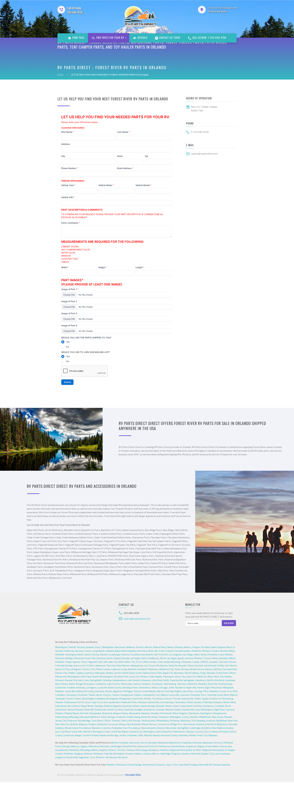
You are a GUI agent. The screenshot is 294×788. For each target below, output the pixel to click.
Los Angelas (175, 654)
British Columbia (119, 742)
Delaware (164, 716)
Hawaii (156, 735)
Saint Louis (83, 680)
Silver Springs (108, 716)
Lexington (91, 687)
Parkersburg (61, 716)
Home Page (78, 37)
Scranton (210, 720)
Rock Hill (89, 709)
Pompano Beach (221, 702)
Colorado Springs (64, 665)
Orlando (213, 698)
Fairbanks (132, 735)
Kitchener (98, 753)
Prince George (62, 746)
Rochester (102, 724)
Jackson (137, 683)
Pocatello (212, 654)
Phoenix (198, 658)
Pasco (98, 647)
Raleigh (138, 709)
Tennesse (182, 683)
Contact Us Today (169, 37)
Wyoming (175, 661)
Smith (166, 680)
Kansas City (61, 672)
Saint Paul (86, 676)
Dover (186, 716)
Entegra (194, 764)
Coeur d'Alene (225, 654)
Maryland (84, 716)
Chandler (59, 661)
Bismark (211, 672)
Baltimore (95, 716)
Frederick (121, 716)
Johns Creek (179, 705)
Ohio (234, 691)
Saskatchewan (178, 746)
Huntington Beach (74, 654)
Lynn (57, 731)
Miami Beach (87, 705)
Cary (197, 709)
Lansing (198, 691)
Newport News (120, 713)
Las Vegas (135, 658)
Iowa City (191, 676)
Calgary (83, 746)
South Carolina (193, 705)
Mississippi (126, 683)
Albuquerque (136, 665)
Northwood (148, 764)
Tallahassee (70, 702)
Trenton (116, 720)
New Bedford (218, 728)
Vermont (87, 731)
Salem (214, 647)
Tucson (207, 658)
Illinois (154, 687)
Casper (195, 661)
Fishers (77, 698)
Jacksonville (187, 698)
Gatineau (225, 753)
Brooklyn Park (121, 676)
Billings (69, 658)
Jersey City (60, 720)
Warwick (95, 728)
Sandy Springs (148, 705)
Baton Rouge (76, 683)
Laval (217, 753)
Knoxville (213, 683)
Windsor (88, 753)
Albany (122, 724)
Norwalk (232, 724)
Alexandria (134, 713)
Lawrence (89, 672)
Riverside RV (205, 764)
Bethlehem (221, 720)
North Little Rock (215, 680)
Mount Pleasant (75, 709)
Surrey (144, 742)
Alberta (75, 746)
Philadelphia (162, 720)
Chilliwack (227, 742)
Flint (205, 691)
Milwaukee (228, 687)
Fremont (169, 650)
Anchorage (112, 735)
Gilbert (232, 658)
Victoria (217, 742)
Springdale (188, 680)
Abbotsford (174, 742)
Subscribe (229, 623)
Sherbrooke (72, 757)
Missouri (59, 680)
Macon (168, 705)
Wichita (217, 669)
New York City (62, 724)
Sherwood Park (145, 746)
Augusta (117, 705)
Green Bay (70, 691)
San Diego (188, 654)
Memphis (202, 683)
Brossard (122, 757)
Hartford (211, 724)
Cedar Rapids (155, 676)
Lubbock (115, 669)
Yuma (83, 661)
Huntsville (137, 698)
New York (232, 720)
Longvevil (60, 757)
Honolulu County (169, 735)
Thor (175, 764)
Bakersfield (120, 650)
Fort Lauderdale (112, 702)
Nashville (192, 683)
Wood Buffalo (129, 746)
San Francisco (161, 654)
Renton (148, 647)
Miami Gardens (194, 702)
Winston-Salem (173, 709)
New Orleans (61, 683)
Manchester (179, 731)
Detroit (137, 691)
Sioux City (180, 676)
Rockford (180, 687)
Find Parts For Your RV (109, 37)
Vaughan (78, 753)
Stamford (200, 724)
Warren (160, 691)
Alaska (103, 735)
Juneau (122, 735)
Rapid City (168, 672)
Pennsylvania (148, 720)
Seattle (72, 647)
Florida (176, 698)
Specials (142, 37)
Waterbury (222, 724)
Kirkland (178, 647)
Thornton (111, 665)
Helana (117, 658)
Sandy (167, 661)
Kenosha (99, 691)
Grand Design (135, 764)
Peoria (200, 687)
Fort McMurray (162, 746)
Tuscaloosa (158, 698)
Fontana (206, 650)
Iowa (131, 676)
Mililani (192, 735)
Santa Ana (142, 650)
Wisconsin (216, 687)
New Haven (189, 724)
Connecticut (163, 724)
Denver (232, 661)
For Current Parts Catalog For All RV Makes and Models (222, 9)
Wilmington (207, 709)
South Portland (91, 735)
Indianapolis (148, 694)
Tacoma (81, 647)
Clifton (107, 720)
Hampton (145, 713)
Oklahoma (152, 669)
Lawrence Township (190, 694)
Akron (99, 694)
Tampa (205, 698)
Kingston (176, 753)
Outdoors (160, 764)
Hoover (168, 698)
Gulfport (146, 683)
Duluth (95, 676)
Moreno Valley (227, 650)
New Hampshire (164, 731)
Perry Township (209, 694)
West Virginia (180, 713)
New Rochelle (134, 724)
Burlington (98, 731)
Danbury (59, 728)
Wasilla (148, 735)
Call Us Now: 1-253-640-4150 (209, 37)
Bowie (154, 716)
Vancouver (119, 647)
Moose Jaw (226, 746)
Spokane (89, 647)
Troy (229, 691)
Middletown (205, 716)
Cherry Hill (126, 720)
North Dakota (192, 672)
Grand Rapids (149, 691)
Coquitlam (186, 742)
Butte (110, 658)
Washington (61, 647)
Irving (124, 669)
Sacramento (147, 654)
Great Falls (90, 658)
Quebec (186, 753)
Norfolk (84, 713)
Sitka (140, 735)
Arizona (189, 658)
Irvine (161, 650)
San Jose (79, 650)
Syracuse (113, 724)
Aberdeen (179, 672)
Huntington (206, 713)
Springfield (95, 680)
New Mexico (123, 665)
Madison (59, 691)
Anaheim (131, 650)
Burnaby (152, 742)
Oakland (109, 650)
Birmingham (112, 698)
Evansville (174, 694)
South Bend (223, 694)
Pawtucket (116, 728)
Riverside (153, 650)
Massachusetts (148, 728)
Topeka (79, 672)
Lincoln (117, 672)
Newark (194, 716)
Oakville (108, 753)
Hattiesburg (170, 683)
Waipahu (212, 735)
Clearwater (180, 702)
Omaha (109, 672)
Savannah (127, 705)
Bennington (149, 731)
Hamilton (164, 750)
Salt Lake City (110, 661)
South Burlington (120, 731)
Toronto (121, 750)
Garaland (142, 669)
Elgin (207, 687)
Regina (201, 746)
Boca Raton (74, 705)
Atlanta (108, 705)
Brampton (154, 750)
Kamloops (207, 742)
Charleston (208, 705)
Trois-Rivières (97, 757)
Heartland (184, 764)
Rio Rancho (162, 665)
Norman (185, 669)
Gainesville (153, 702)
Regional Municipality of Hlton (185, 750)
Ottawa (130, 750)
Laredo (106, 669)
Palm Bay (207, 702)
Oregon (196, 647)
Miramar (142, 702)
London (59, 753)
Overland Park (229, 669)
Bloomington (106, 676)
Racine (108, 691)
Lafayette (101, 683)
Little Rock (156, 680)
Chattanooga (225, 683)
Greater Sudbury (133, 753)
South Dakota (143, 672)
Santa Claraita (92, 654)
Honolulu (183, 735)
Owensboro (145, 687)
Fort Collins (88, 665)
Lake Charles (113, 683)
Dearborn (214, 691)
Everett (140, 647)
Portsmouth (166, 713)
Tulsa (177, 669)
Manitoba (74, 750)
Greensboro (149, 709)
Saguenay (84, 757)
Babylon (83, 724)
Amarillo (132, 669)
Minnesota (60, 676)
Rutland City (136, 731)
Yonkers (92, 724)
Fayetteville (176, 680)
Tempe (68, 661)
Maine (214, 731)
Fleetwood (121, 764)
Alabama (100, 698)
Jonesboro (200, 680)
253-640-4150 (131, 613)
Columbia (106, 680)
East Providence (131, 728)
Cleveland (71, 694)
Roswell (182, 665)
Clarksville (60, 687)
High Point (219, 709)
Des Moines (141, 676)
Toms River (97, 720)
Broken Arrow (197, 669)
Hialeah (59, 702)
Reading (201, 720)
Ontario (112, 750)
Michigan (128, 691)
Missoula (78, 658)
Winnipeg (85, 750)
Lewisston (68, 735)
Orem (160, 661)
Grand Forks (222, 672)
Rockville (146, 716)
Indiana (137, 694)
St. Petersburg (226, 698)
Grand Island (128, 672)
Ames (210, 676)
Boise (204, 654)
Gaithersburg (133, 716)
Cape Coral (97, 702)
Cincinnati (82, 694)
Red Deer (104, 746)
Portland (205, 647)
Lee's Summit (133, 680)
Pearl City (202, 735)
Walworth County (85, 691)
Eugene (221, 647)
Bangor (78, 735)
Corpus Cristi (88, 669)
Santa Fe (173, 665)
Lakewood (100, 665)
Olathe (71, 672)
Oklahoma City (166, 669)
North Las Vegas (168, 658)
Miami (197, 698)
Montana (59, 658)
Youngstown (126, 694)
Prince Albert (212, 746)
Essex (108, 731)
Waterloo (202, 676)
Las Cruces (149, 665)
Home (60, 74)
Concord (230, 709)
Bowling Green (130, 687)
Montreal (195, 753)
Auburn (187, 647)
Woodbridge (84, 720)
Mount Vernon (148, 724)
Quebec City (207, 753)
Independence (119, 680)
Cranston (106, 728)
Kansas (208, 669)
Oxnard (215, 650)
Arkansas (146, 680)
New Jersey (217, 716)
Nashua (190, 731)
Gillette (204, 661)
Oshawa (147, 753)
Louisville (102, 687)
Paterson (72, 720)
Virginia (59, 713)
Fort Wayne (162, 694)
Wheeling (74, 716)
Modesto (196, 650)
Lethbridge (115, 746)
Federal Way (159, 647)
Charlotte (128, 709)
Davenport (168, 676)
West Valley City (126, 661)
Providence (84, 728)
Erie (194, 720)
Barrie (155, 753)
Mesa (214, 658)
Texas (190, 665)
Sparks (181, 658)
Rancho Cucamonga (110, 654)
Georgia (99, 705)
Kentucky (80, 687)
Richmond (107, 713)
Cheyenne (186, 661)
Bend (229, 647)
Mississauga (141, 750)
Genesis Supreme (221, 764)
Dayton (107, 694)
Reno (144, 658)
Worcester (171, 728)
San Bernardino (183, 650)
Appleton (117, 691)
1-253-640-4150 (200, 131)
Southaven (157, 683)
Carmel (69, 698)
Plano (99, 669)
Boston (161, 728)
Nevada (125, 658)
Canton (115, 694)
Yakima (169, 647)
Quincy (229, 728)
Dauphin (102, 750)
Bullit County (115, 687)
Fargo (203, 672)
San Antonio (210, 665)
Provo (139, 661)
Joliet (171, 687)
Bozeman (101, 658)
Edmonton (93, 746)
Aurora (77, 665)
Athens (136, 705)
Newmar (110, 764)
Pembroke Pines (129, 702)
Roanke (155, 713)
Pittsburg (174, 720)
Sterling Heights (173, 691)
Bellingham (107, 647)
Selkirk (94, 750)
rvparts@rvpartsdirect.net (204, 153)
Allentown (185, 720)
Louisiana (230, 680)
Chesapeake (95, 713)
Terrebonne (111, 757)
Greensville (100, 709)
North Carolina (115, 709)
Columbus (60, 694)
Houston (198, 665)
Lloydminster (61, 750)
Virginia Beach (71, 713)
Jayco (169, 764)
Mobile (147, 698)
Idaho (197, 654)
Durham (160, 709)
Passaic (137, 720)
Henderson (153, 658)
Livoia (223, 691)
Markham (68, 753)
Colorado (223, 661)
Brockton (206, 728)
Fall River (65, 731)
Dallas (220, 665)
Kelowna (196, 742)
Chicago (163, 687)
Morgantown (219, 713)
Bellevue (130, 647)
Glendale (59, 654)
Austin (58, 669)
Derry (207, 731)
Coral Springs (166, 702)
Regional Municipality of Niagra (218, 750)
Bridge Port (176, 724)
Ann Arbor (188, 691)
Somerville (76, 731)
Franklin (71, 687)
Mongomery (125, 698)
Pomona (125, 654)
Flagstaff (92, 661)
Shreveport (89, 683)
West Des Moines (223, 676)
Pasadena (135, 654)
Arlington (76, 669)
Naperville (191, 687)
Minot (232, 672)
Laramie (213, 661)
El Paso (66, 669)
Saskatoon (191, 746)
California (69, 650)
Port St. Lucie (83, 702)
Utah (100, 661)
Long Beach (98, 650)
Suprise (76, 661)
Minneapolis (73, 676)
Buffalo (74, 724)
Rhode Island (71, 728)
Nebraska (100, 672)
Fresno (88, 650)
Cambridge (194, 728)
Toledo (91, 694)
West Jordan (149, 661)
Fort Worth (231, 665)
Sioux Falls (156, 672)
